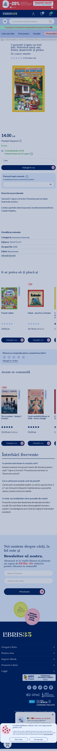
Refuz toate (19, 739)
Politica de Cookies (48, 734)
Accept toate (38, 739)
